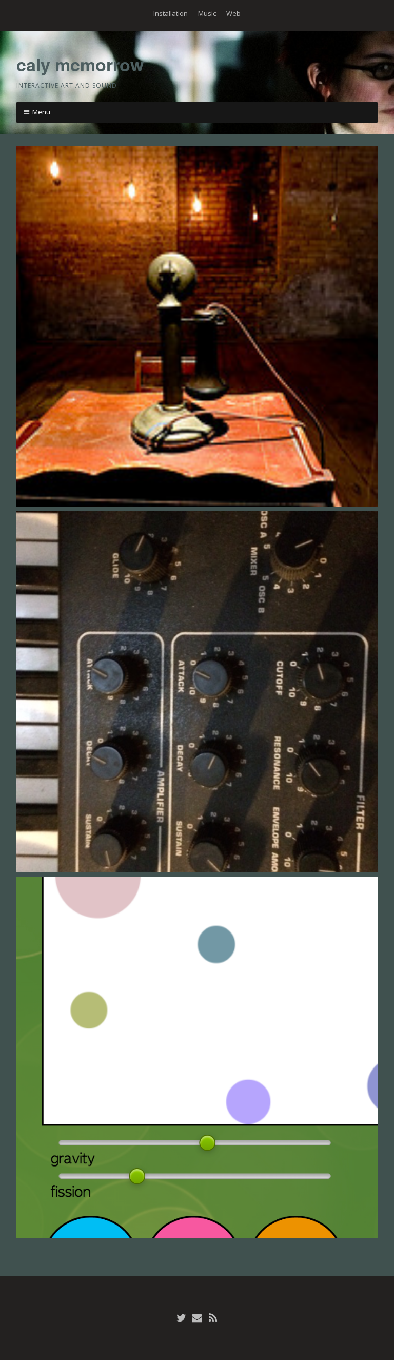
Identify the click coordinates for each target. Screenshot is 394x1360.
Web (233, 13)
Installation (170, 13)
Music (207, 13)
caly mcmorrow (80, 64)
